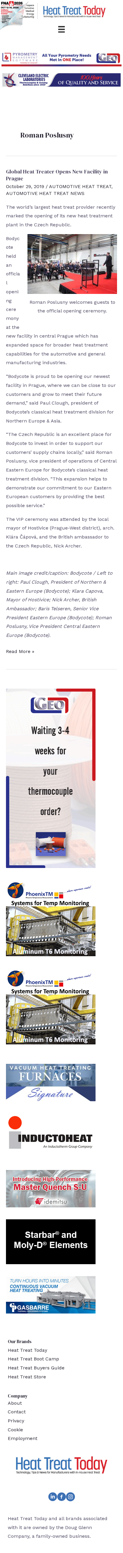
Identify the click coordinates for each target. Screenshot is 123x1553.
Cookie (15, 1430)
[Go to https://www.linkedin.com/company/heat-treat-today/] (52, 1498)
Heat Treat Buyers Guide (36, 1368)
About (15, 1403)
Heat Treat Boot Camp (33, 1359)
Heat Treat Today (27, 1350)
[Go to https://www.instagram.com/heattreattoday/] (70, 1498)
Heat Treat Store (27, 1377)
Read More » (20, 652)
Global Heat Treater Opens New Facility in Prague (57, 175)
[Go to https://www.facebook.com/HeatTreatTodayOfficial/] (61, 1498)
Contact (17, 1412)
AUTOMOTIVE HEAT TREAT (80, 186)
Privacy (16, 1421)
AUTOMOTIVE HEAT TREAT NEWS (45, 193)
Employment (22, 1438)
